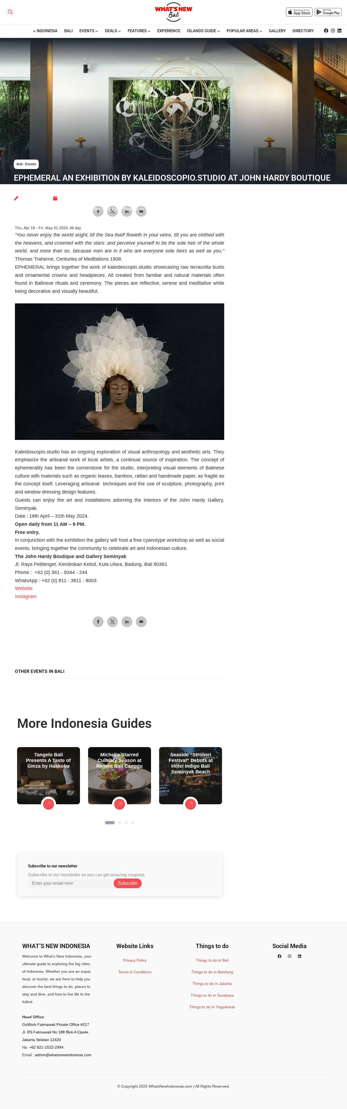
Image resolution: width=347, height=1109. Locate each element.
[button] (110, 822)
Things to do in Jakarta (212, 983)
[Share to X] (112, 621)
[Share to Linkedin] (126, 621)
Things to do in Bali (212, 960)
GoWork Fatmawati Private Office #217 (55, 1024)
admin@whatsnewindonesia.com (63, 1055)
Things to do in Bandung (212, 972)
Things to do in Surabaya (212, 995)
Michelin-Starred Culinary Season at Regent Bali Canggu (119, 760)
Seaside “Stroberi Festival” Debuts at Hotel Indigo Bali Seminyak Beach (191, 763)
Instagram (26, 596)
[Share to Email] (141, 621)
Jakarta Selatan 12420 (41, 1039)
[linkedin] (299, 956)
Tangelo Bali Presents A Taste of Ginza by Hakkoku (48, 760)
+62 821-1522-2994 (46, 1047)
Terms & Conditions (135, 972)
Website (24, 588)
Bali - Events (26, 164)
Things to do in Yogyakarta (212, 1007)
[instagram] (289, 956)
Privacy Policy (135, 960)
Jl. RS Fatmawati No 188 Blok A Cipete (55, 1032)
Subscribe (127, 883)
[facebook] (279, 956)
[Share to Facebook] (98, 621)
